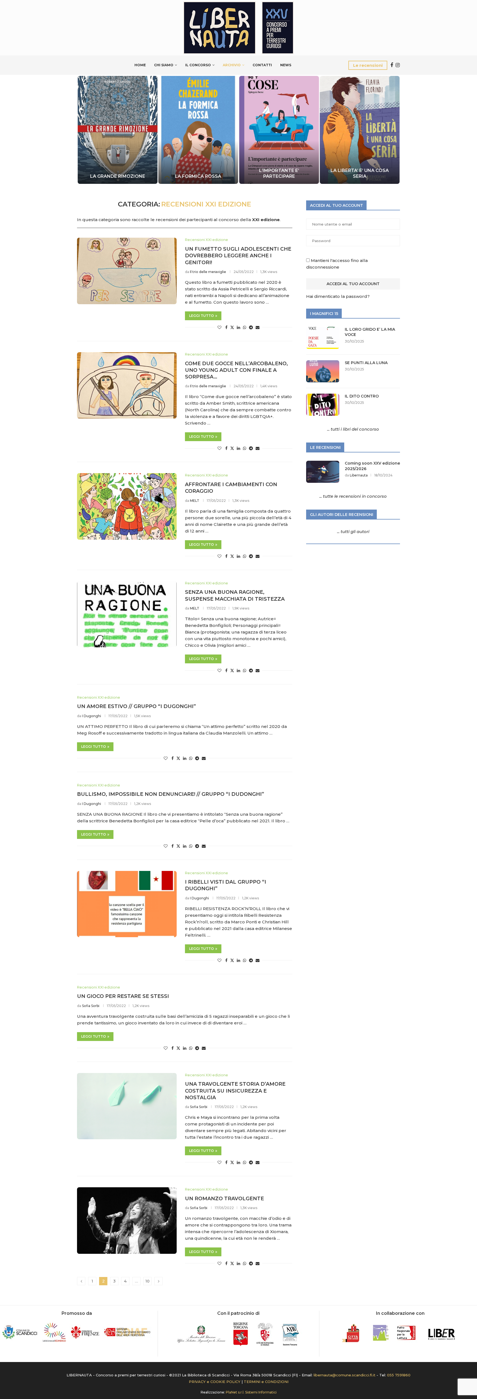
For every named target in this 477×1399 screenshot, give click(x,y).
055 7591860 (398, 1375)
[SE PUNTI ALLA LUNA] (322, 371)
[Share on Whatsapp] (244, 327)
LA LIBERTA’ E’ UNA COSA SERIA (359, 173)
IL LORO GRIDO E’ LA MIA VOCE (370, 332)
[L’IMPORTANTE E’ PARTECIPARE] (279, 130)
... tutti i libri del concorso (353, 429)
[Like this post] (219, 327)
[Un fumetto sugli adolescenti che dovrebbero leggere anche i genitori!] (127, 271)
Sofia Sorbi (90, 1006)
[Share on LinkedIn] (238, 327)
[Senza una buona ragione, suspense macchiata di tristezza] (127, 614)
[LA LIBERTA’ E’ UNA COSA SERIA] (360, 130)
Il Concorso (198, 65)
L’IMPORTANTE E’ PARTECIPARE (279, 173)
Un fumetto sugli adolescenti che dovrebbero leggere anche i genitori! (238, 256)
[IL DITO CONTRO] (322, 405)
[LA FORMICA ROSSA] (198, 130)
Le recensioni (368, 65)
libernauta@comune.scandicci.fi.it (344, 1375)
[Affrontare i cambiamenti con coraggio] (127, 506)
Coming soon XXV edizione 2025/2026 (372, 466)
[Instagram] (397, 65)
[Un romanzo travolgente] (127, 1220)
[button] (87, 129)
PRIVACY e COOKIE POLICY (214, 1381)
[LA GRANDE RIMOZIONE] (117, 130)
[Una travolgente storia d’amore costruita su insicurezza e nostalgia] (127, 1106)
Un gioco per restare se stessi (123, 996)
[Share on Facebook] (226, 327)
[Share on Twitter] (232, 327)
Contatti (262, 65)
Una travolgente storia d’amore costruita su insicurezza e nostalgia (235, 1091)
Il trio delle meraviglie (208, 272)
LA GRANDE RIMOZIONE (117, 176)
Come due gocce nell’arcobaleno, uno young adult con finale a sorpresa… (236, 370)
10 (147, 1281)
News (285, 65)
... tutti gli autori (353, 531)
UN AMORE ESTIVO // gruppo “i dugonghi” (136, 706)
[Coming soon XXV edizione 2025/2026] (322, 472)
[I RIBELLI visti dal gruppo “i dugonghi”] (127, 904)
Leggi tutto (201, 316)
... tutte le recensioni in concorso (353, 496)
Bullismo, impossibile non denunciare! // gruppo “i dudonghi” (170, 794)
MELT (194, 501)
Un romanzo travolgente (224, 1199)
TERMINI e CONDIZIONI (266, 1381)
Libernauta (359, 475)
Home (140, 65)
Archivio (232, 65)
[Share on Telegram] (251, 327)
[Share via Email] (257, 327)
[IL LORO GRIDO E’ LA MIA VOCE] (322, 338)
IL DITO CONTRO (362, 396)
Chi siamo (163, 65)
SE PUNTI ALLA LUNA (366, 362)
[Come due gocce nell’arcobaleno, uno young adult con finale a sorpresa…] (127, 385)
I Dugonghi (91, 716)
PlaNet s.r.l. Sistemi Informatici (251, 1392)
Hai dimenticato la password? (338, 296)
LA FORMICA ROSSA (198, 176)
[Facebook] (391, 65)
